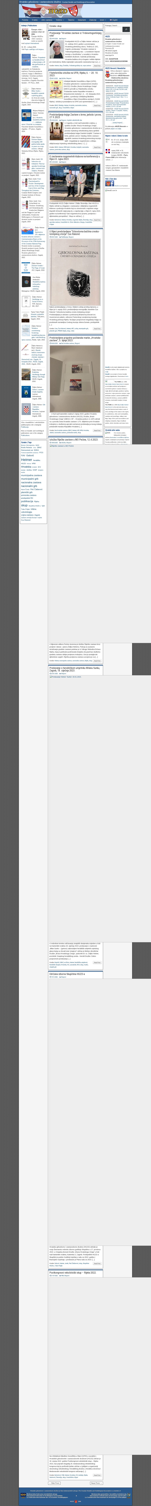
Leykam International (32, 43)
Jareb (66, 1263)
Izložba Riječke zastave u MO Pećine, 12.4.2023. (73, 439)
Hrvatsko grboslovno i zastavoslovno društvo (40, 1)
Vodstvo (59, 20)
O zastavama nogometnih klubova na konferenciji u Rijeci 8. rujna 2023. (74, 158)
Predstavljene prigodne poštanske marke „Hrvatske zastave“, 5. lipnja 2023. (74, 339)
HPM (81, 430)
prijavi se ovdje (116, 129)
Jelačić (51, 432)
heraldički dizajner (54, 965)
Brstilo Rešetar (26, 447)
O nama (34, 20)
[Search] (126, 29)
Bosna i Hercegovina (28, 445)
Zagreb (37, 515)
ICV (77, 1475)
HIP (78, 430)
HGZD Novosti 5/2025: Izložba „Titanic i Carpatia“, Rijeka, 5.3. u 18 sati (117, 110)
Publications (25, 435)
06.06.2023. (54, 343)
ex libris (66, 962)
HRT (72, 328)
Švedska (65, 65)
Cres (56, 328)
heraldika (36, 460)
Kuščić (23, 472)
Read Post (97, 66)
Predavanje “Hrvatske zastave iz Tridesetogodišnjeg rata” (75, 34)
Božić (37, 445)
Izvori (102, 20)
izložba (29, 470)
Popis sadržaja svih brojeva (34, 49)
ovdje (106, 371)
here (127, 376)
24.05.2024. (54, 38)
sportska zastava (54, 222)
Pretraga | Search (111, 25)
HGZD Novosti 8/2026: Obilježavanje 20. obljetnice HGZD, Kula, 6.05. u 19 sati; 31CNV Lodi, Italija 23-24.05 (117, 88)
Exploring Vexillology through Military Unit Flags (38, 374)
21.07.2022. (54, 1275)
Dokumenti (82, 20)
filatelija (61, 105)
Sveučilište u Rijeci (68, 108)
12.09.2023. (54, 162)
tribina (33, 509)
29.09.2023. (54, 120)
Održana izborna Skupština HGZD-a (67, 974)
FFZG (41, 452)
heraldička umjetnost (81, 962)
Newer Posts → (96, 1483)
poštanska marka (72, 432)
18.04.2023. (54, 442)
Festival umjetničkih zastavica (29, 452)
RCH (78, 965)
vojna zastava (87, 65)
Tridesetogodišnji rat (75, 65)
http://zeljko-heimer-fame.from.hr (114, 384)
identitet (23, 470)
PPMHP (60, 331)
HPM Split (67, 147)
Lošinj (76, 328)
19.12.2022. (54, 977)
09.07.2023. (54, 237)
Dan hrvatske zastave (67, 343)
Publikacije (64, 237)
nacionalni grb (53, 108)
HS (68, 965)
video (72, 331)
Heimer (57, 65)
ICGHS (34, 467)
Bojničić (57, 962)
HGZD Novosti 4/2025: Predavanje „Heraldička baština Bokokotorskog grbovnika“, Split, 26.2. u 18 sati (117, 117)
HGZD (23, 463)
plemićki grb (53, 331)
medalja (80, 1475)
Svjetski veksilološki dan (74, 120)
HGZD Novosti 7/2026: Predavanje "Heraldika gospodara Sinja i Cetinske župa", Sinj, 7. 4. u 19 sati (117, 96)
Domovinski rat (27, 450)
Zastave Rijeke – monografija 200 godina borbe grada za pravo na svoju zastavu (37, 144)
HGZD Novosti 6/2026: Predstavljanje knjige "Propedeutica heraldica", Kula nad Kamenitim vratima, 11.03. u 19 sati (117, 103)
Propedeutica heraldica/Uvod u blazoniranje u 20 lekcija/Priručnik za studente (38, 62)
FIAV (62, 1275)
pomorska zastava (60, 149)
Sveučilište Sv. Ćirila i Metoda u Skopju (73, 222)
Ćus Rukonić (62, 328)
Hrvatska (71, 105)
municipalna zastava (65, 661)
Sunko (86, 965)
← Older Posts (54, 1483)
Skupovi (63, 38)
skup (61, 65)
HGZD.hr (117, 186)
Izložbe (63, 78)
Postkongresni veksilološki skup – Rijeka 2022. (72, 1272)
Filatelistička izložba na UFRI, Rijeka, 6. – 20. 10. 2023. (73, 74)
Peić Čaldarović (73, 1263)
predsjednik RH (27, 498)
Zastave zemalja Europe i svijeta (31, 517)
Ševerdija (86, 220)
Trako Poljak (58, 1266)
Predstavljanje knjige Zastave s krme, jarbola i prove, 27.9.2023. (75, 116)
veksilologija (26, 512)
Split (43, 506)
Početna (25, 20)
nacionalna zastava (81, 105)
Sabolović (52, 1477)
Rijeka (80, 220)
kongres (40, 470)
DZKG (36, 450)
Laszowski (73, 965)
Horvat (29, 463)
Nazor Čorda (25, 489)
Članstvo (71, 20)
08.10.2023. (54, 78)
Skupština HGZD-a (35, 506)
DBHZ (56, 105)
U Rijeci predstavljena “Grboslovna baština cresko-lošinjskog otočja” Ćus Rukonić (74, 233)
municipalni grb (83, 328)
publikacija (27, 501)
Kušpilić (79, 147)
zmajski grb (53, 967)
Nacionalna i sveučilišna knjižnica (119, 437)
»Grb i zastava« (46, 20)
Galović (57, 1263)
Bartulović (58, 220)
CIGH (128, 1497)
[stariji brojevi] (117, 123)
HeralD (107, 367)
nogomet (75, 220)
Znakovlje (92, 20)
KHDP (35, 470)
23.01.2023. (54, 673)
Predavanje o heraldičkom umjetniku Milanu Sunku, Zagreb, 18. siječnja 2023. (74, 669)
